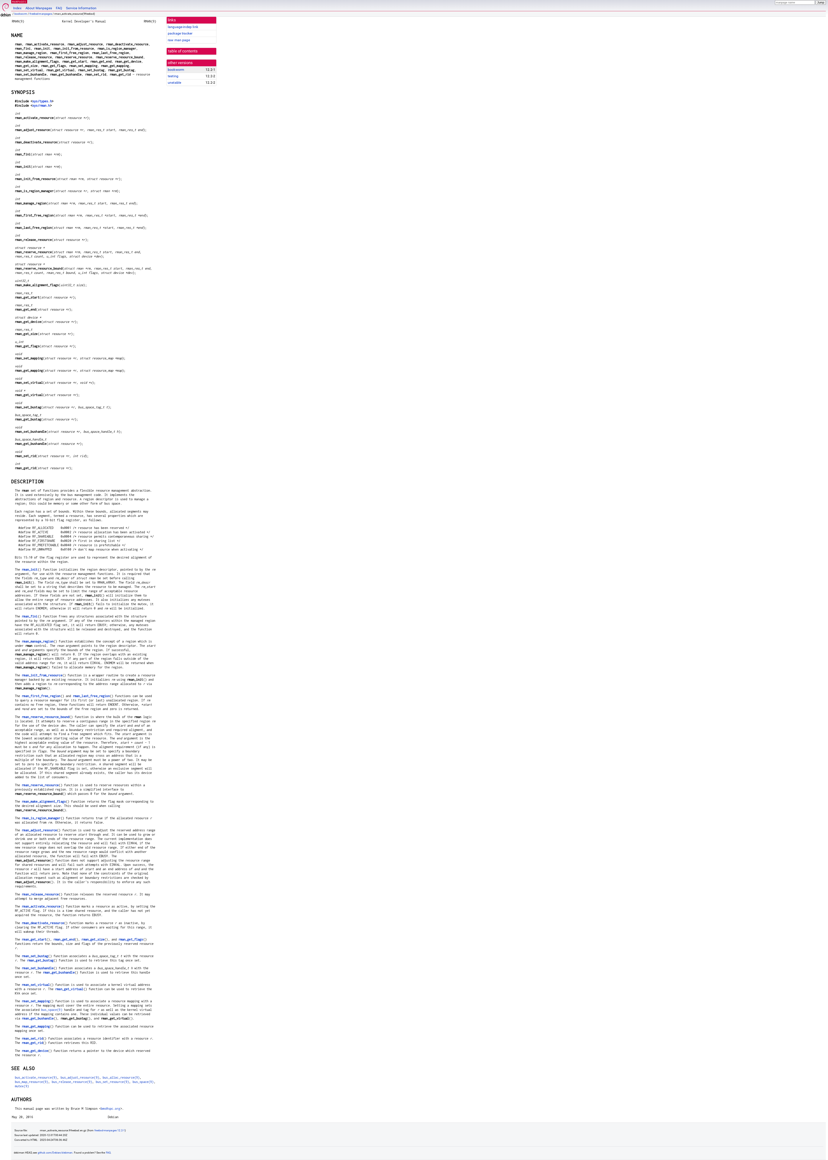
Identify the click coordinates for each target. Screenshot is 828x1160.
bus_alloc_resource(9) (121, 1077)
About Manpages (38, 8)
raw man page (179, 40)
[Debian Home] (5, 8)
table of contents (183, 51)
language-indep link (183, 27)
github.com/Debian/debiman (55, 1152)
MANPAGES (19, 1)
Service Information (81, 8)
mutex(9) (22, 1086)
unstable (174, 82)
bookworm (20, 13)
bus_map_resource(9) (31, 1082)
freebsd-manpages (41, 13)
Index (17, 8)
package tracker (180, 33)
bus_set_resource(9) (112, 1082)
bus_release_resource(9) (72, 1082)
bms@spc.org (110, 1108)
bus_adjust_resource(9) (80, 1077)
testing (173, 76)
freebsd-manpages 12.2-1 (109, 1130)
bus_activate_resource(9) (36, 1077)
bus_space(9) (51, 1010)
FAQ (59, 8)
